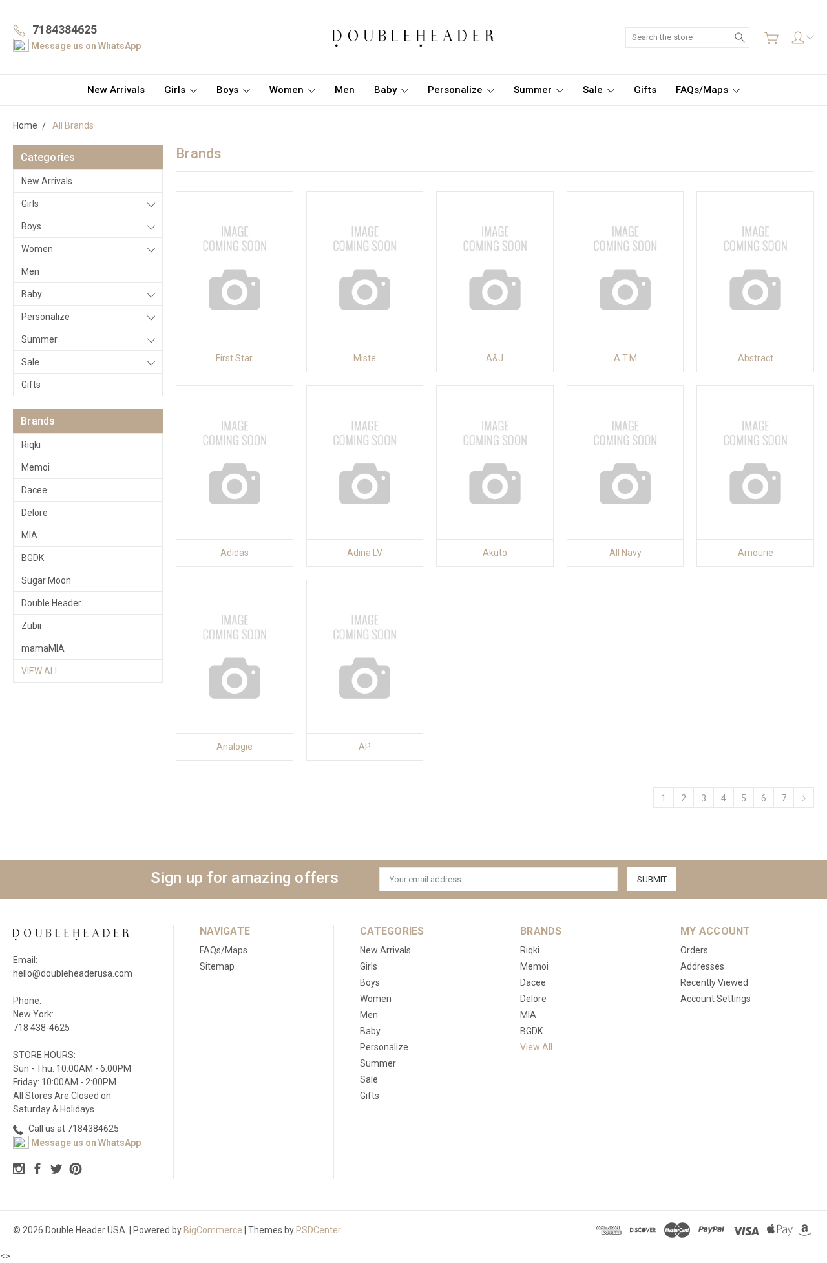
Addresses (702, 966)
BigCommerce (212, 1230)
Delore (34, 512)
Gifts (645, 90)
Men (345, 90)
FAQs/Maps (703, 90)
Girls (176, 90)
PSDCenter (318, 1230)
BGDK (32, 558)
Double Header (51, 603)
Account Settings (715, 998)
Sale (594, 90)
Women (287, 90)
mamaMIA (43, 648)
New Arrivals (116, 90)
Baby (386, 90)
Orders (694, 950)
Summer (534, 90)
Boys (228, 90)
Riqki (31, 445)
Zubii (31, 626)
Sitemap (217, 966)
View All (40, 671)
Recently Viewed (714, 982)
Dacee (34, 490)
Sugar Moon (46, 580)
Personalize (456, 90)
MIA (29, 535)
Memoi (35, 467)
